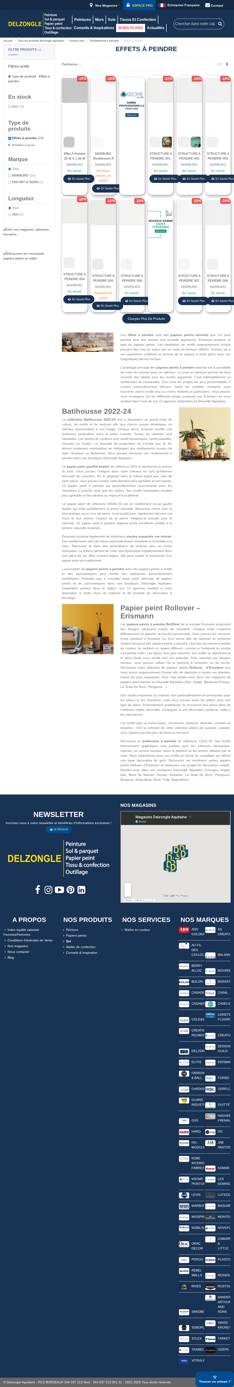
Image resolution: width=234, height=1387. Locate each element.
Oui (18, 106)
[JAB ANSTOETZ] (210, 1143)
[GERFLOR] (210, 1089)
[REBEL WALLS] (184, 1271)
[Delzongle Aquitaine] (40, 24)
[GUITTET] (210, 1105)
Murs (99, 20)
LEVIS (195, 1195)
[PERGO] (184, 1260)
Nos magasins (18, 946)
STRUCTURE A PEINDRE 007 (189, 278)
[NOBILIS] (184, 1228)
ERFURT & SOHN (27, 182)
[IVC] (210, 1132)
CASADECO (197, 992)
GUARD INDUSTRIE (197, 1102)
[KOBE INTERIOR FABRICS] (184, 1159)
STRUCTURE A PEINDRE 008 (218, 278)
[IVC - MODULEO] (184, 1143)
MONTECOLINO (224, 1217)
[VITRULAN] (184, 1361)
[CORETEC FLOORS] (210, 1015)
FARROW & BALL (197, 1075)
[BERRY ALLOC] (184, 966)
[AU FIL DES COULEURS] (184, 945)
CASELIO (224, 1003)
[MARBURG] (184, 1206)
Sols (112, 20)
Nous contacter (18, 952)
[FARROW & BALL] (184, 1073)
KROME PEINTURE (197, 1181)
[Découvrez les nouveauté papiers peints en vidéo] (29, 261)
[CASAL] (210, 993)
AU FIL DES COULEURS (197, 950)
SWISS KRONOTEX (224, 1325)
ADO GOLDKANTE (197, 931)
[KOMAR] (210, 1168)
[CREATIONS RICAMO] (184, 1031)
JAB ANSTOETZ (224, 1145)
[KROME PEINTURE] (184, 1179)
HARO (196, 1131)
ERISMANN (224, 1062)
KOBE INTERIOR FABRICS (197, 1163)
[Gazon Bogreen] (160, 225)
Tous (15, 169)
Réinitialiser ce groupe (23, 145)
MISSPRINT (197, 1217)
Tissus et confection (138, 20)
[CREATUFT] (210, 1035)
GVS (194, 1120)
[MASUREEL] (210, 1206)
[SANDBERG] (184, 1312)
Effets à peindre (28, 138)
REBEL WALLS (196, 1272)
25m (18, 214)
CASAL (223, 992)
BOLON (197, 981)
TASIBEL (197, 1349)
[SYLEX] (184, 1339)
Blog (11, 957)
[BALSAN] (210, 955)
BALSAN (224, 955)
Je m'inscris (61, 829)
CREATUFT (224, 1035)
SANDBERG (197, 1311)
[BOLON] (184, 982)
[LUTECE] (210, 1195)
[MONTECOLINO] (210, 1217)
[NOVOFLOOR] (210, 1228)
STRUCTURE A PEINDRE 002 (189, 156)
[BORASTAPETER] (210, 982)
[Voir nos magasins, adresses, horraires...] (29, 237)
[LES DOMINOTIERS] (210, 1179)
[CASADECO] (184, 993)
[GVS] (184, 1121)
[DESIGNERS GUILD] (210, 1046)
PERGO (197, 1259)
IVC (220, 1131)
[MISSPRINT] (184, 1217)
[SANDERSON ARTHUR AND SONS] (210, 1297)
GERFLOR (224, 1089)
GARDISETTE (197, 1089)
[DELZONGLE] (184, 1051)
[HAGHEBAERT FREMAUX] (210, 1116)
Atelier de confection (81, 947)
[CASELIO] (210, 1004)
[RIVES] (184, 1286)
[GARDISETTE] (184, 1089)
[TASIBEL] (184, 1350)
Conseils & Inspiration (81, 952)
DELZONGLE (197, 1051)
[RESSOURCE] (210, 1275)
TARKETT (224, 1338)
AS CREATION (224, 931)
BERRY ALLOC (196, 968)
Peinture (72, 930)
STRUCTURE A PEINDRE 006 (132, 278)
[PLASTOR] (210, 1260)
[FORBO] (210, 1078)
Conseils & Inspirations (94, 28)
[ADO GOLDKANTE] (184, 930)
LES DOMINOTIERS (224, 1181)
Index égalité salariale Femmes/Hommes (21, 932)
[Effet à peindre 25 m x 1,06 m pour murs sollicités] (74, 90)
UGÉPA (223, 1349)
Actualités (155, 28)
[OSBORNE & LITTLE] (210, 1239)
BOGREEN (224, 970)
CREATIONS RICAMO (197, 1033)
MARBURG (23, 175)
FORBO (223, 1078)
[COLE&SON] (184, 1020)
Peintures (82, 20)
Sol (68, 941)
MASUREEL (224, 1206)
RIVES (196, 1286)
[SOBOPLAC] (184, 1328)
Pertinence (70, 64)
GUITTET (224, 1104)
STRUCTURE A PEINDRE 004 (74, 276)
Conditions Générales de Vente (30, 940)
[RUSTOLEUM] (210, 1286)
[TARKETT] (210, 1339)
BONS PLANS (130, 28)
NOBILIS (197, 1228)
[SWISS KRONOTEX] (210, 1323)
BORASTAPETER (224, 981)
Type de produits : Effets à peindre (29, 78)
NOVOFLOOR (224, 1228)
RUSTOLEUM (224, 1286)
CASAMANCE (197, 1003)
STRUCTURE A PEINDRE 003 (218, 156)
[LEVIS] (184, 1195)
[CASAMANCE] (184, 1004)
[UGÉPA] (210, 1350)
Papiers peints (76, 935)
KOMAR (223, 1168)
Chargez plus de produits (146, 318)
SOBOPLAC (197, 1327)
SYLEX (196, 1338)
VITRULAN (197, 1360)
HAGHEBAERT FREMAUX (224, 1118)
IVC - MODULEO (197, 1145)
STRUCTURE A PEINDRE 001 (160, 156)
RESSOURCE (224, 1275)
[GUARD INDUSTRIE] (184, 1100)
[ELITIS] (184, 1062)
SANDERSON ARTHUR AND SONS (224, 1304)
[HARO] (184, 1132)
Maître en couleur (137, 930)
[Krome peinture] (131, 104)
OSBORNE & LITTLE (224, 1243)
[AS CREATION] (210, 930)
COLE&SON (197, 1019)
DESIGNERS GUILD (224, 1048)
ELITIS (196, 1062)
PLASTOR (224, 1259)
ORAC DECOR (197, 1246)
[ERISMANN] (210, 1062)
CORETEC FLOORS (224, 1017)
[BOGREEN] (210, 971)
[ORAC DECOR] (184, 1244)
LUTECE (224, 1195)
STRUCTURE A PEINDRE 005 (103, 278)
